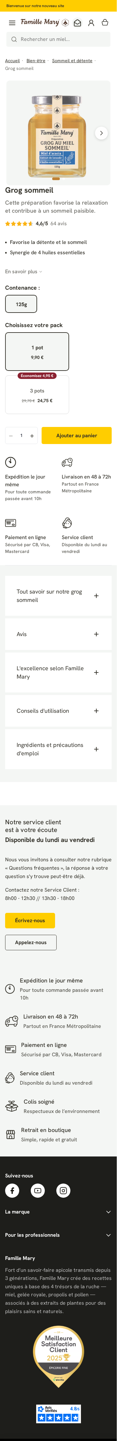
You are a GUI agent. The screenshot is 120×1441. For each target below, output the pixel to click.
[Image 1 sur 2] (56, 179)
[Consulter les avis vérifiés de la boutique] (58, 1414)
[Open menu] (12, 23)
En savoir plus (21, 271)
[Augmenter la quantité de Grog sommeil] (32, 435)
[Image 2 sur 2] (63, 179)
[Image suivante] (101, 133)
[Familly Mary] (45, 22)
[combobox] (58, 39)
